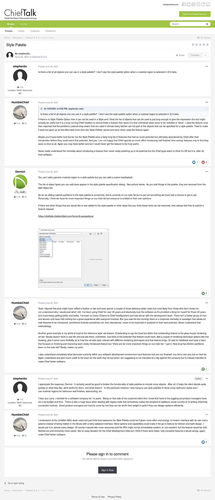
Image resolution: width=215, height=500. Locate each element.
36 (25, 196)
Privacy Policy (114, 496)
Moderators (50, 30)
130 (21, 87)
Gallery (21, 30)
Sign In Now (107, 470)
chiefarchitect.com (170, 4)
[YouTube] (189, 4)
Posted (48, 66)
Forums (8, 30)
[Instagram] (193, 4)
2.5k (18, 196)
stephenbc (24, 53)
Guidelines (35, 30)
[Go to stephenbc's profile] (9, 55)
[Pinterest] (198, 4)
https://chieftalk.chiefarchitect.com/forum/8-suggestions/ (66, 216)
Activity (23, 23)
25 (25, 123)
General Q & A (39, 56)
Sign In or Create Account (195, 13)
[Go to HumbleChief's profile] (20, 112)
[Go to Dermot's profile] (20, 182)
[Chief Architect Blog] (208, 4)
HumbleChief (20, 102)
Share (181, 55)
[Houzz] (203, 4)
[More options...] (207, 66)
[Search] (207, 24)
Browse (10, 23)
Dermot (20, 172)
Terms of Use (98, 496)
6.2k (18, 123)
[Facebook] (184, 4)
